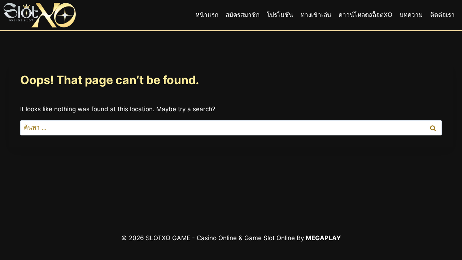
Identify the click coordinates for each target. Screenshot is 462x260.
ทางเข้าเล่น (316, 14)
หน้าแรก (207, 14)
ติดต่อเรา (442, 14)
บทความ (411, 14)
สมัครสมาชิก (243, 14)
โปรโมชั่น (280, 14)
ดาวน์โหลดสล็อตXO (365, 14)
